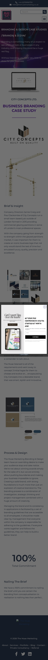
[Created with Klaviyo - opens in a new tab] (24, 354)
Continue (35, 337)
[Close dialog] (44, 306)
